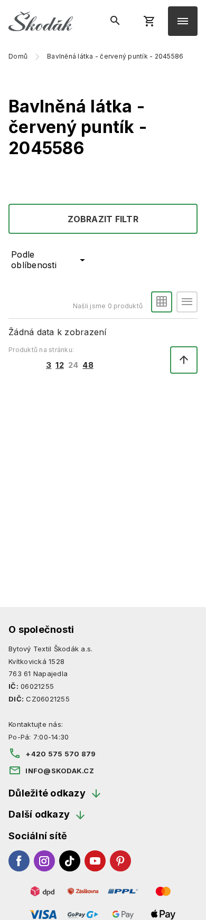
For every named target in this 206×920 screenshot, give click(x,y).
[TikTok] (69, 860)
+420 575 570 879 (60, 754)
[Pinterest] (120, 860)
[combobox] (48, 260)
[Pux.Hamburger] (183, 21)
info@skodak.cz (59, 770)
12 (59, 365)
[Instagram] (44, 860)
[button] (161, 301)
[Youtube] (95, 860)
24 (73, 365)
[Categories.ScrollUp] (184, 360)
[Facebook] (19, 860)
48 (87, 365)
